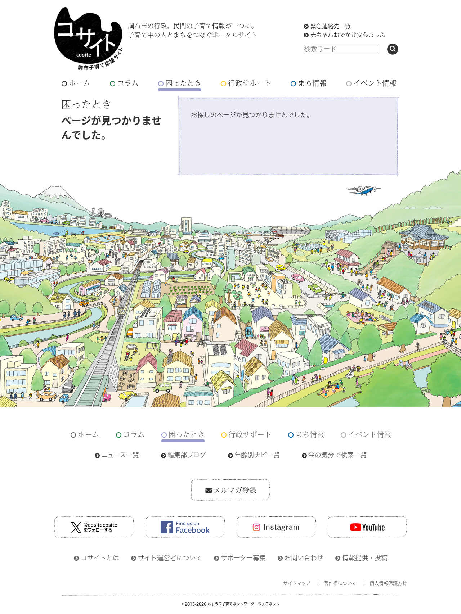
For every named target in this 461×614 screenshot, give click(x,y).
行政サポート (249, 83)
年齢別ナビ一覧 (257, 455)
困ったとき (183, 83)
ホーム (79, 83)
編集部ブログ (186, 455)
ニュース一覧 (120, 455)
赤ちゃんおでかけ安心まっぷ (347, 35)
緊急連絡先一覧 (330, 26)
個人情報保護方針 (388, 583)
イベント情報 (375, 83)
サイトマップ (296, 583)
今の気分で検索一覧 (337, 455)
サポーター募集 (243, 558)
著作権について (340, 583)
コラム (128, 83)
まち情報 (312, 83)
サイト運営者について (170, 558)
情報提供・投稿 (365, 558)
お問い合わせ (304, 558)
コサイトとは (100, 558)
